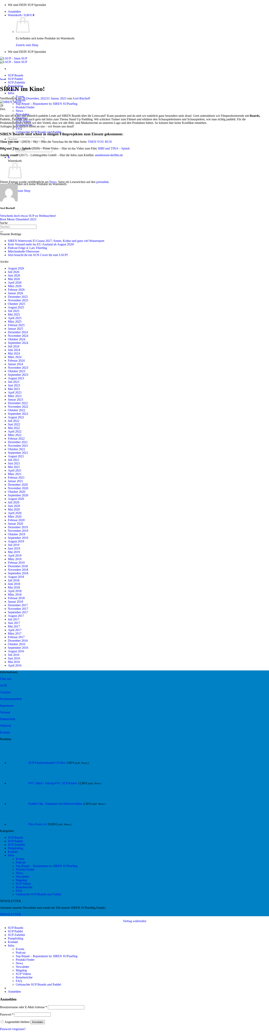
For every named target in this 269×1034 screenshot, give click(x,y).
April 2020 (14, 513)
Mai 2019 (14, 552)
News (19, 110)
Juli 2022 (13, 420)
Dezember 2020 (18, 484)
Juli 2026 (13, 272)
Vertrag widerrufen (134, 921)
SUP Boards (15, 75)
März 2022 (14, 435)
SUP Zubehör (16, 82)
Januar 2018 (15, 601)
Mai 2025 (14, 314)
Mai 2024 (14, 353)
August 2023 (16, 378)
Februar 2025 (16, 325)
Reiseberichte (24, 887)
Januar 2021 (15, 481)
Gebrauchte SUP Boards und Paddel (38, 894)
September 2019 (18, 537)
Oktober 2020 (16, 491)
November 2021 (18, 445)
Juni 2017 (14, 623)
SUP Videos (23, 883)
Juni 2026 (14, 275)
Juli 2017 (13, 619)
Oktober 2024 (16, 339)
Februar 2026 (16, 289)
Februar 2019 (16, 562)
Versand (5, 712)
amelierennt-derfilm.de (109, 155)
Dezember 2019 (18, 527)
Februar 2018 (16, 598)
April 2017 (14, 630)
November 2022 (18, 406)
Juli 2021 (13, 459)
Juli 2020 (13, 502)
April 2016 (14, 665)
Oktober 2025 (16, 303)
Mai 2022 (14, 428)
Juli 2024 (13, 346)
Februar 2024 (16, 360)
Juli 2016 (13, 654)
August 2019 (16, 541)
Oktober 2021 (16, 449)
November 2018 (18, 569)
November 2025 (18, 300)
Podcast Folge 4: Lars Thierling (27, 248)
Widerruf (5, 725)
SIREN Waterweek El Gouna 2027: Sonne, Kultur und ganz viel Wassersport (56, 240)
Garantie (5, 692)
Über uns (5, 678)
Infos (11, 93)
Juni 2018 (14, 584)
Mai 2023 (14, 389)
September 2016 (18, 647)
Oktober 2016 (16, 644)
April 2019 (14, 555)
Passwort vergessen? (13, 1029)
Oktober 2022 (16, 410)
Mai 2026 (14, 279)
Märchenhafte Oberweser (23, 251)
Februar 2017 (16, 637)
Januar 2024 (15, 364)
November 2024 (18, 335)
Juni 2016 (14, 658)
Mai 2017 (14, 626)
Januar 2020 (15, 523)
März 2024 (14, 357)
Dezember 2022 (18, 403)
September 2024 (18, 342)
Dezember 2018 (18, 566)
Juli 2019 (13, 545)
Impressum (7, 705)
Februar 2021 (16, 477)
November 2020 (18, 488)
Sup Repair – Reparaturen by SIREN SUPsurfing (46, 103)
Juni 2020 (14, 506)
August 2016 (16, 651)
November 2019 (18, 530)
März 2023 (14, 396)
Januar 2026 (15, 293)
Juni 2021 (14, 463)
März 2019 (14, 559)
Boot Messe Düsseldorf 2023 (18, 219)
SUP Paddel (15, 79)
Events (20, 858)
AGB (3, 685)
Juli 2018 (13, 580)
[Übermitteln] (9, 144)
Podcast (20, 862)
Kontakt (5, 732)
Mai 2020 (14, 509)
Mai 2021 (14, 467)
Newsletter (22, 876)
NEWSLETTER (10, 914)
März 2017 (14, 633)
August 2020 (16, 498)
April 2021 (14, 470)
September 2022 (18, 413)
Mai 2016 (14, 662)
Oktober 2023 (16, 371)
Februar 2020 (16, 520)
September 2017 (18, 612)
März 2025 (14, 321)
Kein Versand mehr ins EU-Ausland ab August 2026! (41, 244)
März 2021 (14, 474)
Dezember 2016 (18, 640)
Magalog (21, 880)
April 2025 (14, 318)
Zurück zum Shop (27, 45)
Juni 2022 (14, 424)
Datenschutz (7, 719)
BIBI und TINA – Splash (114, 148)
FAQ (19, 128)
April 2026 (14, 282)
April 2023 (14, 392)
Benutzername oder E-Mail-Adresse (23, 1007)
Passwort (7, 1014)
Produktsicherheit (11, 699)
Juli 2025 (13, 311)
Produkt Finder (25, 107)
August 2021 (16, 456)
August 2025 (16, 307)
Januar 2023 (15, 399)
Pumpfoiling (15, 848)
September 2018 (18, 573)
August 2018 (16, 576)
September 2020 (18, 495)
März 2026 (14, 286)
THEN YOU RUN (100, 141)
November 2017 (18, 608)
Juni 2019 (14, 548)
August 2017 (16, 615)
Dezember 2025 (18, 296)
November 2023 (18, 367)
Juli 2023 (13, 381)
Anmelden (37, 1022)
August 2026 (16, 268)
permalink (102, 182)
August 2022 (16, 417)
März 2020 (14, 516)
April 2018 (14, 591)
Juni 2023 (14, 385)
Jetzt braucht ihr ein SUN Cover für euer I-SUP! (38, 255)
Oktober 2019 (16, 534)
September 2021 (18, 452)
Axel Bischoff (81, 98)
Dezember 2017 (18, 605)
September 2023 (18, 374)
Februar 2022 (16, 438)
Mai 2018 (14, 587)
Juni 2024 (14, 350)
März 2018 (14, 594)
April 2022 (14, 431)
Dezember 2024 (18, 332)
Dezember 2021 (18, 442)
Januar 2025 (15, 328)
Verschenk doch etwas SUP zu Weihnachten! (28, 215)
